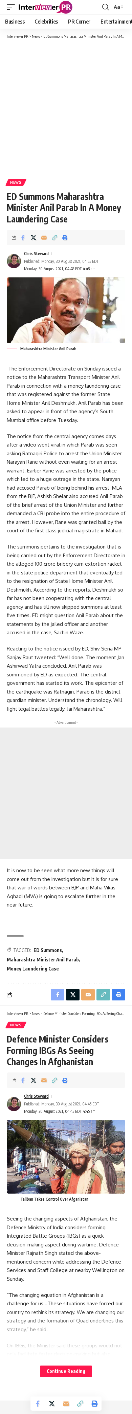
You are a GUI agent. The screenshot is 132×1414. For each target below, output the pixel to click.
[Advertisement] (66, 108)
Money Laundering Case (33, 968)
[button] (12, 7)
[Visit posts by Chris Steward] (14, 261)
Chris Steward (36, 253)
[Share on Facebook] (23, 237)
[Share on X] (33, 237)
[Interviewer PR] (45, 7)
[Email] (44, 237)
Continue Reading (66, 1371)
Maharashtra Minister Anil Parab (43, 959)
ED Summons (48, 950)
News (16, 182)
